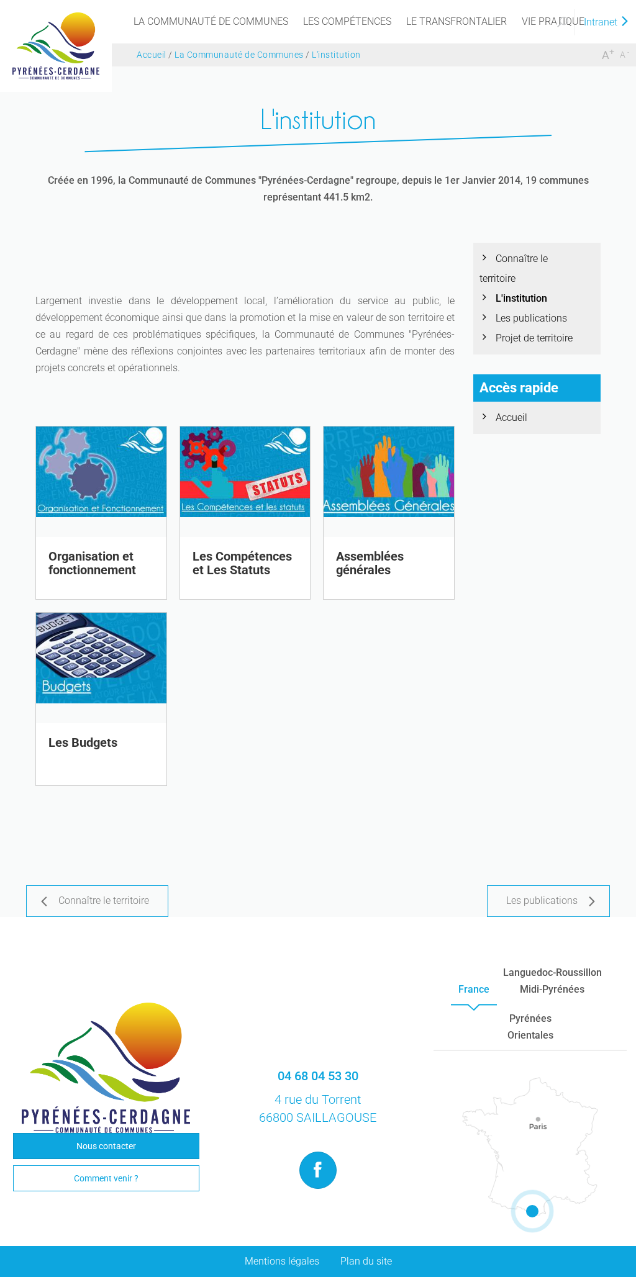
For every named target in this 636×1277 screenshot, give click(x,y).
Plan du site (366, 1261)
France (473, 989)
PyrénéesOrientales (530, 1027)
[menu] (210, 21)
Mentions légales (282, 1261)
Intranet (602, 22)
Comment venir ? (106, 1178)
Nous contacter (106, 1146)
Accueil (511, 417)
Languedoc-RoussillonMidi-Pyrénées (552, 981)
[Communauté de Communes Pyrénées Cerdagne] (56, 45)
